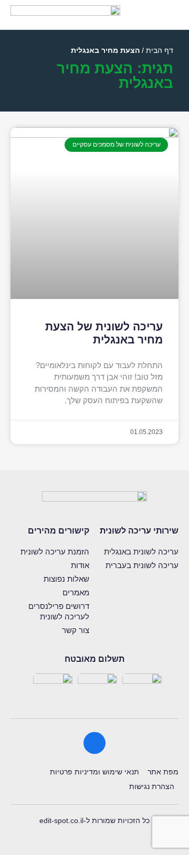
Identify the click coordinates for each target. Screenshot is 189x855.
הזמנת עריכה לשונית (54, 551)
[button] (171, 14)
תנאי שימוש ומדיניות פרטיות (94, 772)
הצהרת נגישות (151, 786)
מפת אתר (163, 772)
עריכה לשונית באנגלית (141, 551)
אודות (80, 565)
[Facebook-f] (94, 743)
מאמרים (75, 592)
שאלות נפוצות (66, 578)
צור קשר (75, 630)
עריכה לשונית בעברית (142, 565)
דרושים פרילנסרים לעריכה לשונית (58, 611)
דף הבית (159, 50)
